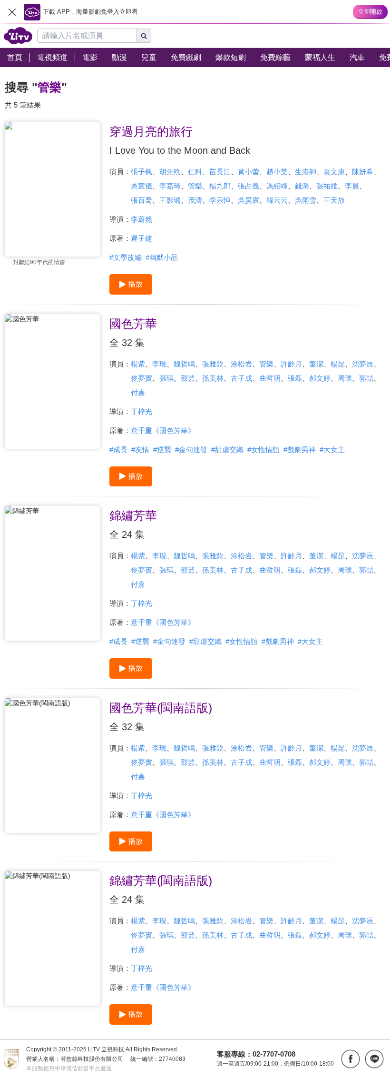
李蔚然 (141, 219)
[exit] (12, 12)
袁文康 (334, 172)
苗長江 (220, 172)
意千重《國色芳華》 (163, 430)
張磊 (295, 378)
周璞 (345, 378)
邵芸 (188, 378)
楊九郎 (220, 186)
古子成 (241, 378)
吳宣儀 (141, 186)
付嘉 (138, 392)
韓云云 (277, 200)
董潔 (316, 364)
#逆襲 (162, 449)
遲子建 (141, 238)
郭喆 (366, 378)
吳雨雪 (305, 200)
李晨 (352, 186)
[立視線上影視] (18, 35)
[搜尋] (144, 36)
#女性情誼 (263, 449)
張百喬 (141, 200)
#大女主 (332, 449)
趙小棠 (277, 172)
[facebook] (350, 1058)
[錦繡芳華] (52, 573)
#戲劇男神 (299, 449)
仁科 (195, 172)
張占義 (248, 186)
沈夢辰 (362, 364)
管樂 (195, 186)
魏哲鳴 (184, 364)
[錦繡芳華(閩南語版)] (52, 938)
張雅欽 (213, 364)
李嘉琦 (170, 186)
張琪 (166, 378)
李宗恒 (220, 200)
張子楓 (141, 172)
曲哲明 (270, 378)
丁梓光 (141, 411)
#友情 (140, 449)
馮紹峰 (277, 186)
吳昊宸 (248, 200)
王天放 (334, 200)
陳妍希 (362, 172)
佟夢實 (141, 378)
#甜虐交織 (227, 449)
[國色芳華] (52, 381)
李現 (159, 364)
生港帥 (305, 172)
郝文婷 (320, 378)
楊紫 (138, 364)
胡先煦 (170, 172)
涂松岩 (241, 364)
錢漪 (302, 186)
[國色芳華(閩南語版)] (52, 765)
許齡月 (291, 364)
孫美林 (213, 378)
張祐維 (327, 186)
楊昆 (338, 364)
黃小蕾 (248, 172)
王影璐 (170, 200)
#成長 (118, 449)
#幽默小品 (162, 257)
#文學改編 (125, 257)
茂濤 (195, 200)
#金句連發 (191, 449)
